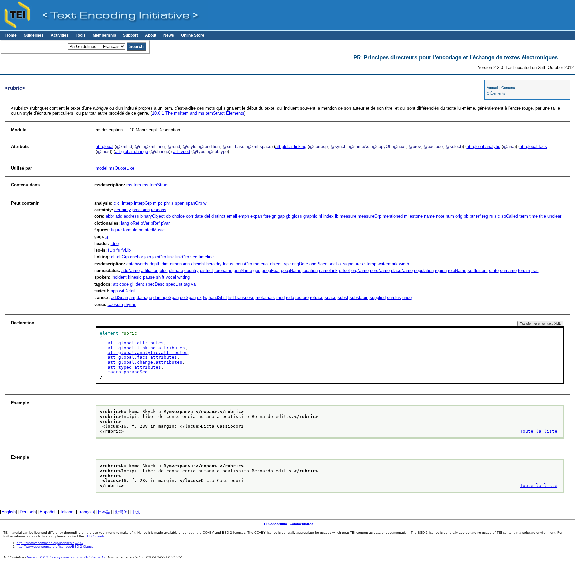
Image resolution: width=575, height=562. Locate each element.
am (132, 297)
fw (205, 297)
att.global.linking (290, 146)
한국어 (121, 511)
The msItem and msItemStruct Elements (198, 113)
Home (11, 35)
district (206, 270)
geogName (291, 270)
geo (256, 270)
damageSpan (166, 297)
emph (243, 216)
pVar (165, 223)
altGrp (123, 256)
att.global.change (131, 151)
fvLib (126, 250)
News (168, 35)
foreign (269, 216)
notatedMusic (152, 229)
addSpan (119, 297)
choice (178, 216)
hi (320, 216)
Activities (60, 35)
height (199, 263)
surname (508, 270)
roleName (457, 270)
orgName (360, 270)
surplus (394, 297)
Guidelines (34, 35)
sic (497, 216)
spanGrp (194, 203)
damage (144, 297)
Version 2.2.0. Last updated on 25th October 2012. (66, 557)
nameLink (328, 270)
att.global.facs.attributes (142, 357)
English (8, 511)
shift (160, 277)
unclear (554, 216)
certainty (122, 209)
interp (127, 203)
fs (118, 250)
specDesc (155, 284)
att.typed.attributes (134, 367)
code (124, 284)
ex (199, 297)
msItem (133, 184)
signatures (353, 263)
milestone (413, 216)
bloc (164, 270)
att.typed (181, 151)
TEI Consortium (274, 524)
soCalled (509, 216)
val (194, 284)
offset (344, 270)
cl (119, 203)
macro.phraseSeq (128, 371)
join (147, 256)
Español (47, 511)
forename (223, 270)
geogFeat (271, 270)
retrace (316, 297)
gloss (297, 216)
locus (228, 263)
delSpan (188, 297)
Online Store (192, 35)
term (523, 216)
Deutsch (28, 511)
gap (281, 216)
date (199, 216)
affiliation (149, 270)
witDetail (127, 290)
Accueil (492, 88)
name (429, 216)
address (131, 216)
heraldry (214, 263)
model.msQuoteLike (115, 168)
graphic (310, 216)
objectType (280, 263)
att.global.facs (533, 146)
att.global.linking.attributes (146, 347)
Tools (81, 35)
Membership (104, 35)
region (441, 270)
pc (160, 203)
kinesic (135, 277)
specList (174, 284)
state (494, 270)
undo (407, 297)
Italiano (66, 511)
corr (189, 216)
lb (336, 216)
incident (119, 277)
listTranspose (241, 297)
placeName (402, 270)
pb (466, 216)
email (232, 216)
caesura (115, 304)
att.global (104, 146)
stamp (370, 263)
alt (113, 256)
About (150, 35)
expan (256, 216)
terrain (524, 270)
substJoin (359, 297)
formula (130, 229)
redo (290, 297)
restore (302, 297)
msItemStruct (155, 184)
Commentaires (301, 524)
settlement (478, 270)
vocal (171, 277)
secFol (335, 263)
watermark (388, 263)
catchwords (137, 263)
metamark (265, 297)
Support (130, 35)
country (191, 270)
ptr (472, 216)
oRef (134, 223)
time (533, 216)
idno (115, 243)
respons (158, 209)
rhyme (130, 304)
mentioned (393, 216)
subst (343, 297)
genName (243, 270)
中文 (136, 511)
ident (139, 284)
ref (478, 216)
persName (380, 270)
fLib (111, 250)
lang (125, 223)
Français (85, 511)
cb (168, 216)
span (179, 203)
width (404, 263)
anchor (136, 256)
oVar (145, 223)
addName (130, 270)
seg (193, 256)
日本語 (104, 511)
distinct (218, 216)
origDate (300, 263)
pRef (155, 223)
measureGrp (369, 216)
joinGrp (159, 256)
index (328, 216)
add (118, 216)
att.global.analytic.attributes (148, 352)
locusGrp (243, 263)
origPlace (318, 263)
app (114, 290)
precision (141, 209)
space (330, 297)
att (115, 284)
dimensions (181, 263)
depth (155, 263)
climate (176, 270)
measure (348, 216)
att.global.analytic (483, 146)
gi (131, 284)
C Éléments (496, 93)
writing (183, 277)
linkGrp (182, 256)
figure (116, 229)
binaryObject (152, 216)
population (424, 270)
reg (485, 216)
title (542, 216)
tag (187, 284)
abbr (110, 216)
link (170, 256)
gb (288, 216)
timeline (206, 256)
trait (535, 270)
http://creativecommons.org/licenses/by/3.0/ (50, 543)
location (310, 270)
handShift (218, 297)
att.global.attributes (136, 342)
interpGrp (143, 203)
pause (149, 277)
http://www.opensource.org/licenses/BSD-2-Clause (55, 546)
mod (280, 297)
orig (458, 216)
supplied (378, 297)
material (261, 263)
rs (491, 216)
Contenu (508, 88)
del (207, 216)
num (450, 216)
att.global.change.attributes (145, 362)
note (440, 216)
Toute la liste (538, 431)
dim (165, 263)
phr (167, 203)
